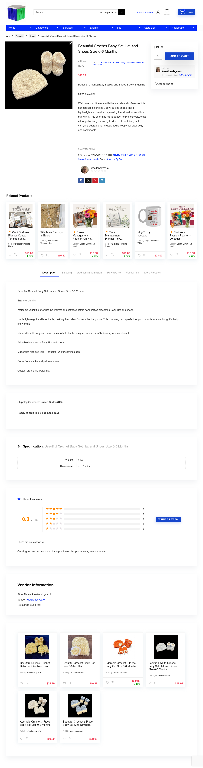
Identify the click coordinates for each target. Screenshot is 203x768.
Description (49, 272)
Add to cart (179, 56)
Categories (42, 27)
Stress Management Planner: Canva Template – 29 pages (82, 238)
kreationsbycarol (172, 71)
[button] (70, 43)
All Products (106, 62)
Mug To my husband (144, 233)
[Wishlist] (167, 11)
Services (68, 27)
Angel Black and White (148, 241)
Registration (178, 27)
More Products (152, 272)
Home (11, 27)
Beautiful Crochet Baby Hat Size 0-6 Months (79, 664)
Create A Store (145, 12)
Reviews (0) (114, 272)
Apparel (19, 35)
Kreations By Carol (115, 159)
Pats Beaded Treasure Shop (49, 241)
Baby (32, 35)
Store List (149, 27)
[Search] (121, 12)
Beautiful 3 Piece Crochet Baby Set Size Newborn (35, 664)
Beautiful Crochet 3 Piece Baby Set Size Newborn (78, 723)
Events (94, 27)
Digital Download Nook (19, 244)
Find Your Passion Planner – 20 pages (180, 235)
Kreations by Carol (86, 148)
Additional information (89, 272)
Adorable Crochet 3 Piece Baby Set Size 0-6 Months (121, 664)
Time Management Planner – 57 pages (112, 237)
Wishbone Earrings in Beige (51, 233)
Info (119, 27)
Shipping (67, 272)
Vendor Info (132, 272)
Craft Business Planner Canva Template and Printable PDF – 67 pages (19, 238)
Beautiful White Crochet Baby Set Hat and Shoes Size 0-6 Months (162, 666)
